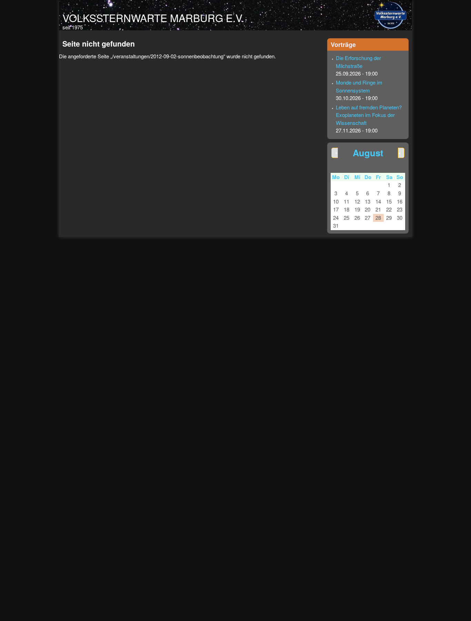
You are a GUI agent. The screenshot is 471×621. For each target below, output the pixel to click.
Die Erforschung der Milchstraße (358, 61)
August (368, 152)
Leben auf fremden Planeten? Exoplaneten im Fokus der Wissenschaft (369, 114)
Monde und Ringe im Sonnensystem (359, 86)
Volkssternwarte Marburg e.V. (153, 17)
